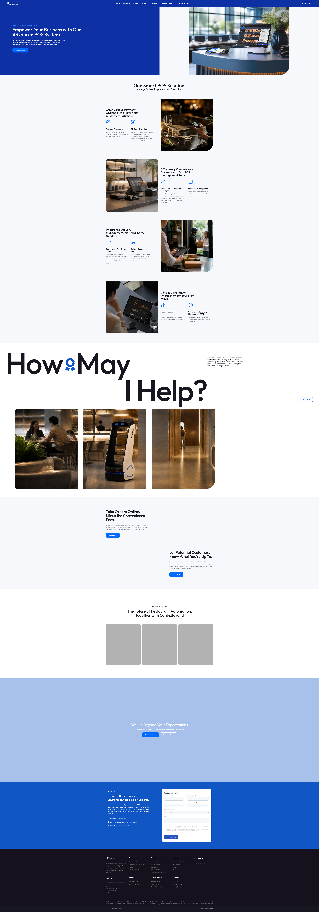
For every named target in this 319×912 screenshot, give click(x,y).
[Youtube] (204, 863)
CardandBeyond (208, 908)
